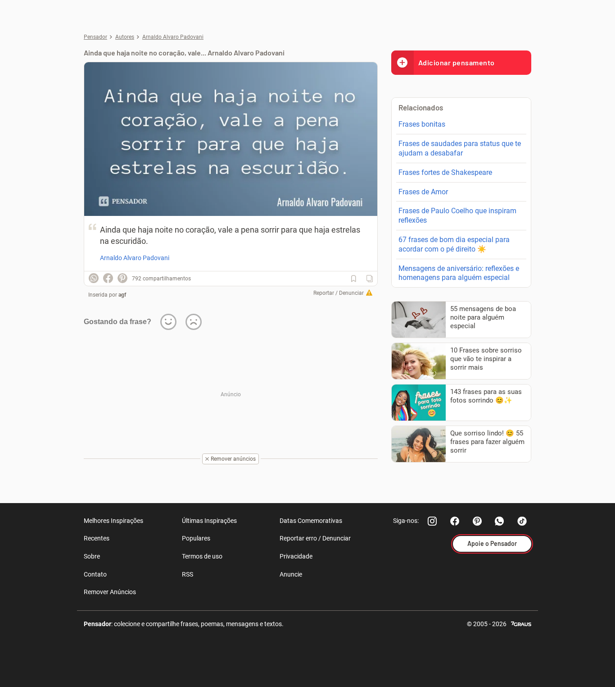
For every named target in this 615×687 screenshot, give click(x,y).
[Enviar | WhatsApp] (94, 278)
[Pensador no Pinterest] (477, 521)
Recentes (96, 538)
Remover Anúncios (110, 591)
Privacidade (296, 556)
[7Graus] (521, 623)
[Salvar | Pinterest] (122, 278)
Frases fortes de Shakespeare (445, 172)
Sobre (92, 556)
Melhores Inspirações (113, 520)
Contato (95, 574)
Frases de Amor (423, 192)
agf (122, 295)
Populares (196, 538)
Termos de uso (202, 556)
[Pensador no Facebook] (455, 521)
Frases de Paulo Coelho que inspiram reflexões (457, 215)
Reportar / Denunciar (338, 293)
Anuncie (291, 574)
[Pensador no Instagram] (432, 521)
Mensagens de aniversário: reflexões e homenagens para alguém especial (458, 273)
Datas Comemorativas (311, 520)
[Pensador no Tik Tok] (522, 521)
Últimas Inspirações (209, 520)
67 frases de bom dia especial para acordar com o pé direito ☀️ (454, 244)
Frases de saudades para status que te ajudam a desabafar (459, 148)
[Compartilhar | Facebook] (108, 278)
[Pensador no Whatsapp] (500, 521)
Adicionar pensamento (456, 62)
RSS (187, 574)
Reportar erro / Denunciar (315, 538)
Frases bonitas (421, 124)
